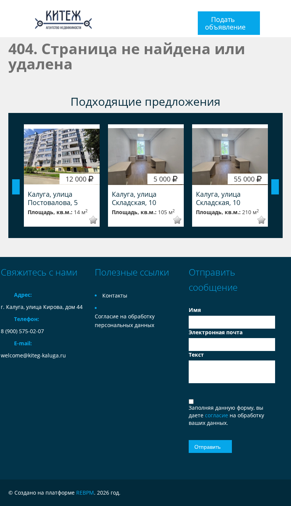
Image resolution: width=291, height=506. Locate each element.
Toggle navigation (7, 18)
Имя (195, 309)
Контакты (114, 295)
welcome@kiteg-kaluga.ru (33, 355)
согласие (217, 415)
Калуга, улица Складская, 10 (134, 198)
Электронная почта (215, 332)
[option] (62, 175)
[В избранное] (88, 220)
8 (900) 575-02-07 (22, 331)
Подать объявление (225, 23)
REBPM (85, 492)
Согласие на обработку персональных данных (125, 321)
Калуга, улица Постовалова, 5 (53, 198)
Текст (196, 354)
